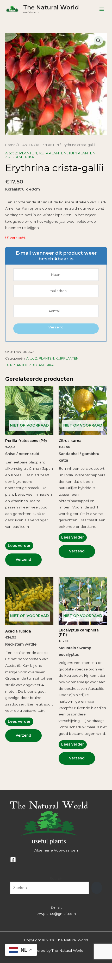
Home (10, 145)
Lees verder (19, 546)
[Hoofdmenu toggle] (102, 9)
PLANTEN (25, 145)
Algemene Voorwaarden (56, 850)
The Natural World (51, 7)
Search (56, 878)
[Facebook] (13, 860)
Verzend (56, 327)
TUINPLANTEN (82, 153)
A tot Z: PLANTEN (21, 153)
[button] (98, 41)
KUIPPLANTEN (47, 145)
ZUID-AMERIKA (19, 157)
